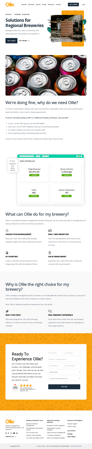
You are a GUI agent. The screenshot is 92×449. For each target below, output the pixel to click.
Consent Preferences (76, 446)
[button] (24, 4)
